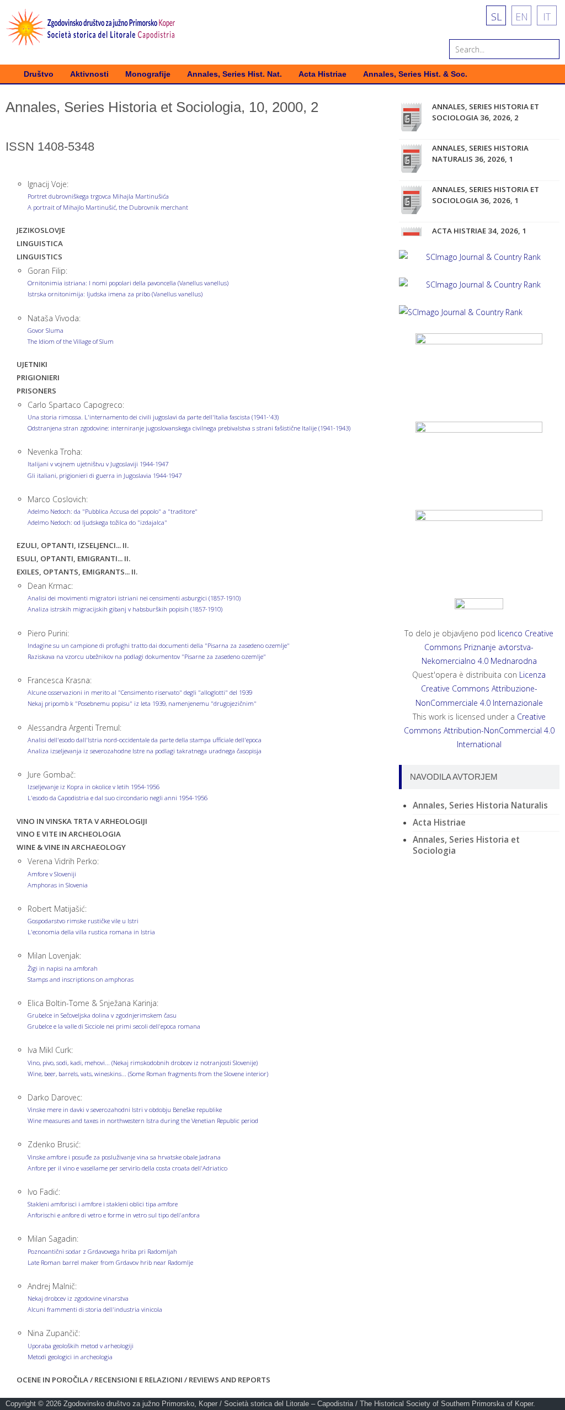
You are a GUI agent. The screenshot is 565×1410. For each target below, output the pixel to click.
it (547, 16)
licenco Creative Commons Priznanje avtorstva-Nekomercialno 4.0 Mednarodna (488, 647)
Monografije (147, 74)
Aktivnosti (89, 74)
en (521, 16)
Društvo (39, 74)
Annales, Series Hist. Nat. (234, 74)
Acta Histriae (323, 74)
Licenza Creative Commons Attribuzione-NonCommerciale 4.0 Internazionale (480, 688)
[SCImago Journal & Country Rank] (479, 257)
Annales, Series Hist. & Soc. (415, 74)
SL (496, 16)
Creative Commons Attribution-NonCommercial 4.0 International (479, 730)
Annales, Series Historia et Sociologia (466, 845)
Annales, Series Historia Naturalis (480, 805)
